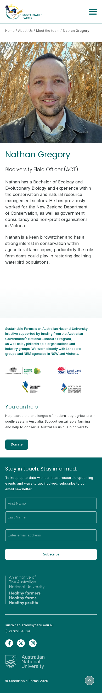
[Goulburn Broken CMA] (25, 386)
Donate (16, 444)
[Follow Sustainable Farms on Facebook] (9, 643)
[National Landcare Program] (25, 367)
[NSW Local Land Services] (65, 367)
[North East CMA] (65, 386)
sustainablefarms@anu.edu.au (29, 625)
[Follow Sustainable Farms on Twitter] (21, 643)
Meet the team (47, 31)
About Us (25, 31)
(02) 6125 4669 (17, 631)
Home (10, 31)
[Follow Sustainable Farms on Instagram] (33, 643)
